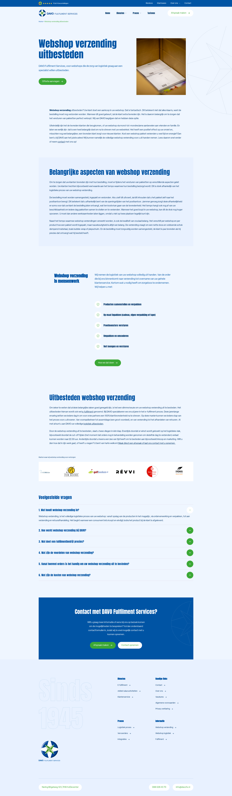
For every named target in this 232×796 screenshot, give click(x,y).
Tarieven (151, 13)
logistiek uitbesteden (93, 424)
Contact (187, 3)
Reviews (149, 3)
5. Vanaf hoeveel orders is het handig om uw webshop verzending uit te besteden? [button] (84, 564)
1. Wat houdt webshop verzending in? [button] (59, 510)
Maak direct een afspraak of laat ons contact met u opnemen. (146, 443)
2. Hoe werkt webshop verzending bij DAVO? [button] (62, 530)
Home (107, 13)
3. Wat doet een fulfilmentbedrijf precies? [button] (61, 541)
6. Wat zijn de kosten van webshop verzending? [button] (64, 575)
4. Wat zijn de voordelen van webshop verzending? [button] (66, 553)
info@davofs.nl (183, 787)
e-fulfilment (87, 412)
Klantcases (161, 3)
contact (61, 142)
